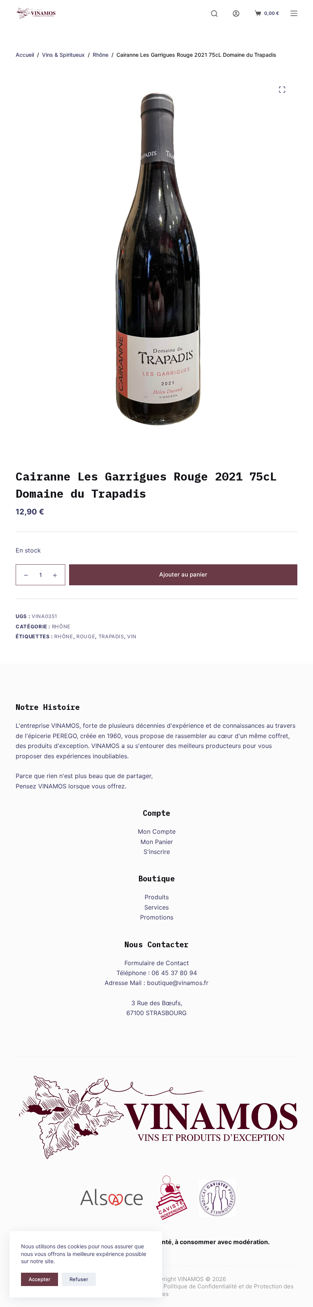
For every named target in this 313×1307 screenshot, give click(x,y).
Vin (132, 636)
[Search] (214, 13)
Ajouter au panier (183, 574)
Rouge (85, 636)
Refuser (78, 1279)
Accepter (39, 1279)
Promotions (156, 917)
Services (156, 907)
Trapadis (111, 636)
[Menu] (293, 13)
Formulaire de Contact (156, 963)
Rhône (61, 626)
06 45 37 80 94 (174, 973)
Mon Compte (157, 831)
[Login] (236, 13)
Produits (157, 897)
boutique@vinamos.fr (177, 983)
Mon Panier (156, 842)
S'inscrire (157, 851)
